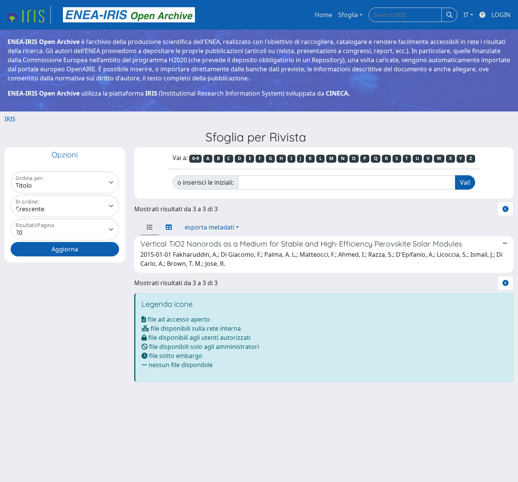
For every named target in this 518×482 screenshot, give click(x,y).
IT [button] (466, 15)
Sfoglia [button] (348, 15)
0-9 (195, 158)
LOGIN (500, 15)
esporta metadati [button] (209, 227)
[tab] (149, 227)
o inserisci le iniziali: (205, 182)
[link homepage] (28, 15)
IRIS (10, 119)
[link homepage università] (129, 15)
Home (323, 15)
